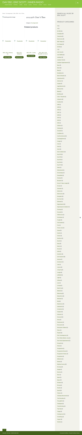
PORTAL (16, 4)
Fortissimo (59, 217)
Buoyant (59, 180)
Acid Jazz (59, 52)
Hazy (58, 243)
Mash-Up (59, 288)
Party (58, 319)
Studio (58, 387)
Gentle (58, 233)
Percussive (59, 324)
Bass (58, 65)
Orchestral (59, 309)
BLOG (45, 4)
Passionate (60, 322)
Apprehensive (60, 86)
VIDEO (40, 4)
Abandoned (60, 78)
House (58, 248)
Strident (59, 382)
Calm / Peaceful (61, 96)
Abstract (59, 81)
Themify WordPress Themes (74, 433)
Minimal (59, 298)
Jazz (58, 264)
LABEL (21, 4)
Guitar (58, 235)
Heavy (58, 246)
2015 (58, 120)
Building (59, 94)
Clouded (59, 130)
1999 (58, 104)
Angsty (59, 83)
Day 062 (59, 159)
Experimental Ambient (62, 206)
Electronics (60, 39)
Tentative (59, 36)
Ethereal (59, 201)
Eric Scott (59, 199)
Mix (58, 301)
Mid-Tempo (60, 41)
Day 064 (59, 162)
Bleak (58, 91)
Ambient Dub (60, 60)
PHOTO (35, 4)
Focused (59, 212)
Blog (58, 70)
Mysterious (60, 303)
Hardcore (59, 238)
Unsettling (59, 416)
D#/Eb (58, 46)
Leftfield (59, 275)
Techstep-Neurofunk (62, 395)
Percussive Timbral (61, 327)
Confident (59, 133)
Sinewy (59, 372)
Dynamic (59, 188)
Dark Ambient (60, 151)
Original (59, 311)
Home (3, 13)
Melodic (59, 290)
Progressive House (61, 351)
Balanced (59, 88)
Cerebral (59, 102)
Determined (60, 170)
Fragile (59, 220)
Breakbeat (59, 73)
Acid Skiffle (60, 54)
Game (58, 230)
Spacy (58, 380)
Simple (58, 369)
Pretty (58, 345)
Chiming (59, 128)
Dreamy (59, 178)
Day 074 (59, 164)
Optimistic (59, 306)
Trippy (58, 411)
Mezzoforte (60, 296)
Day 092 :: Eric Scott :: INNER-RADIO (9, 433)
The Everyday (60, 398)
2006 (58, 109)
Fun (58, 225)
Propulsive (59, 356)
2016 (58, 122)
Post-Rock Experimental (63, 340)
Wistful (59, 422)
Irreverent (59, 261)
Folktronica (60, 214)
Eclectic (59, 191)
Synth (58, 390)
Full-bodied (60, 222)
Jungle (59, 272)
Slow (58, 374)
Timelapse (59, 403)
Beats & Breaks (60, 75)
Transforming (60, 406)
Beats (58, 67)
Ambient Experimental (62, 62)
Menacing (59, 293)
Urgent (59, 419)
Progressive (60, 348)
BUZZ (25, 4)
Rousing (59, 366)
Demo (58, 167)
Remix (58, 361)
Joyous (59, 267)
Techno (59, 393)
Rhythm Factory (61, 364)
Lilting (58, 280)
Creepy (58, 141)
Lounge (59, 285)
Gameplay (59, 33)
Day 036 (59, 157)
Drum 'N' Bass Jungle (62, 183)
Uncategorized (9, 13)
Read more (7, 57)
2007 (58, 112)
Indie (58, 251)
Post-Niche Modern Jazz (63, 338)
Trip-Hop (59, 408)
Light (58, 277)
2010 (58, 117)
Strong (58, 385)
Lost (58, 283)
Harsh (58, 241)
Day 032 (59, 154)
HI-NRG (59, 31)
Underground (60, 414)
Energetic (59, 196)
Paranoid (59, 317)
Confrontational (61, 136)
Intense (59, 259)
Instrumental (60, 256)
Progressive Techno (62, 353)
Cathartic (59, 99)
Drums (58, 185)
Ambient (59, 57)
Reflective (59, 359)
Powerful (59, 343)
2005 (58, 107)
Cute (58, 143)
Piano (58, 330)
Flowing (59, 209)
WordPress (66, 433)
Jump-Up (59, 269)
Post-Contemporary (62, 335)
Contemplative (60, 138)
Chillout (59, 125)
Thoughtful (60, 401)
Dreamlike (59, 175)
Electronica (60, 193)
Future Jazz (60, 227)
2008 (58, 115)
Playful (59, 332)
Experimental (60, 204)
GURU (30, 4)
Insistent (59, 254)
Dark (58, 146)
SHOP (49, 4)
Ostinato (59, 314)
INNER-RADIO (8, 4)
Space (58, 377)
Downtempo (60, 172)
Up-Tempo (59, 44)
